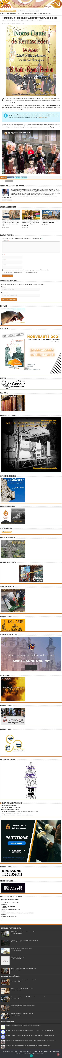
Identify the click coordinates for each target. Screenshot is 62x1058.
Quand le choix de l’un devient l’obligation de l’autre (23, 1005)
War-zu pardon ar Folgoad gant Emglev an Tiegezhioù (50, 221)
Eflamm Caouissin (7, 20)
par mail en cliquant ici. (42, 117)
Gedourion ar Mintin (49, 98)
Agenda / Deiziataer (10, 13)
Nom (3, 254)
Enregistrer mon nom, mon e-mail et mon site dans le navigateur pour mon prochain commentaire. (26, 270)
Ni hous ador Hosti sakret (7, 805)
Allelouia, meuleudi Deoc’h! (7, 813)
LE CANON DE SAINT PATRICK (17, 957)
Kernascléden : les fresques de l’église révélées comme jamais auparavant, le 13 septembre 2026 (10, 223)
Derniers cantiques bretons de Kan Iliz (12, 803)
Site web (4, 265)
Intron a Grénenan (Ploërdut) (7, 807)
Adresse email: (5, 292)
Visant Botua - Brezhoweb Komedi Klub (10, 899)
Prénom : (3, 286)
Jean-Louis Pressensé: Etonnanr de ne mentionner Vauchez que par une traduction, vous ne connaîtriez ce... (29, 1035)
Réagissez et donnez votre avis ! (29, 20)
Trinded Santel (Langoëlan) (7, 809)
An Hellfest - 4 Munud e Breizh (8, 906)
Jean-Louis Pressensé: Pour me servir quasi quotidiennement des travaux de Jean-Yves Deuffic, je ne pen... (29, 1030)
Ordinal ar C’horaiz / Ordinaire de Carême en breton (13, 815)
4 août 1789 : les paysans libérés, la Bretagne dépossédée (24, 980)
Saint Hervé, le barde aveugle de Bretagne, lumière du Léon (30, 11)
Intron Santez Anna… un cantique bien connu (21, 948)
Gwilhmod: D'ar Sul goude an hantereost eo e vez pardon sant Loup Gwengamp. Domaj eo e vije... (28, 1045)
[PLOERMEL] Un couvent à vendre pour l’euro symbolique (24, 931)
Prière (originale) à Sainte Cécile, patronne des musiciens (24, 968)
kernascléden (9, 181)
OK (31, 1055)
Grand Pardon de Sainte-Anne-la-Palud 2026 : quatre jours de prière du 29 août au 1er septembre (30, 223)
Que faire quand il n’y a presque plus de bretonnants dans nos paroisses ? (28, 996)
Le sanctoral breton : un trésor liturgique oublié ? (22, 988)
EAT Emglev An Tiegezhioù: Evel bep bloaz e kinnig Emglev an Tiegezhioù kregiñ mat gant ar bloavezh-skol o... (30, 1040)
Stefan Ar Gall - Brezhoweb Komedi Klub (10, 909)
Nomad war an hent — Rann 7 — (8, 916)
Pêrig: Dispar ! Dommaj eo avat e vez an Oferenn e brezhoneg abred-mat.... (22, 1025)
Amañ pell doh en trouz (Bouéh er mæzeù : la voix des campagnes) (16, 811)
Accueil (3, 13)
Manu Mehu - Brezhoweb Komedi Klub (10, 902)
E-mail (4, 259)
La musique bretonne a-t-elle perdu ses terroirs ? (22, 1013)
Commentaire (5, 240)
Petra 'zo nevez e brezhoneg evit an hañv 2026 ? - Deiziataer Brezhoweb (17, 913)
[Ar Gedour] (31, 4)
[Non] (60, 1054)
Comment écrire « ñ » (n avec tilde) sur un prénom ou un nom (25, 940)
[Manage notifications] (58, 1054)
